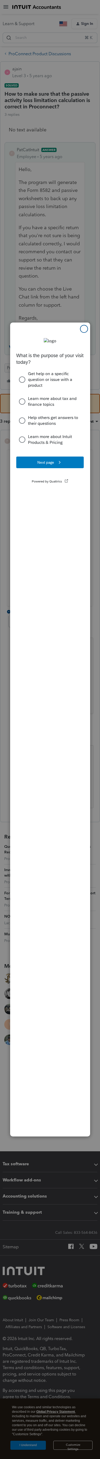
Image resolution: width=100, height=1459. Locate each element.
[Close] (84, 328)
